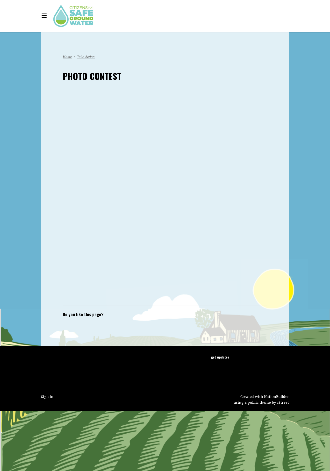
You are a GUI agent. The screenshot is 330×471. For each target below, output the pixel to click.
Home (68, 57)
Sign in (47, 396)
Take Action (88, 57)
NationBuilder (276, 396)
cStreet (283, 402)
